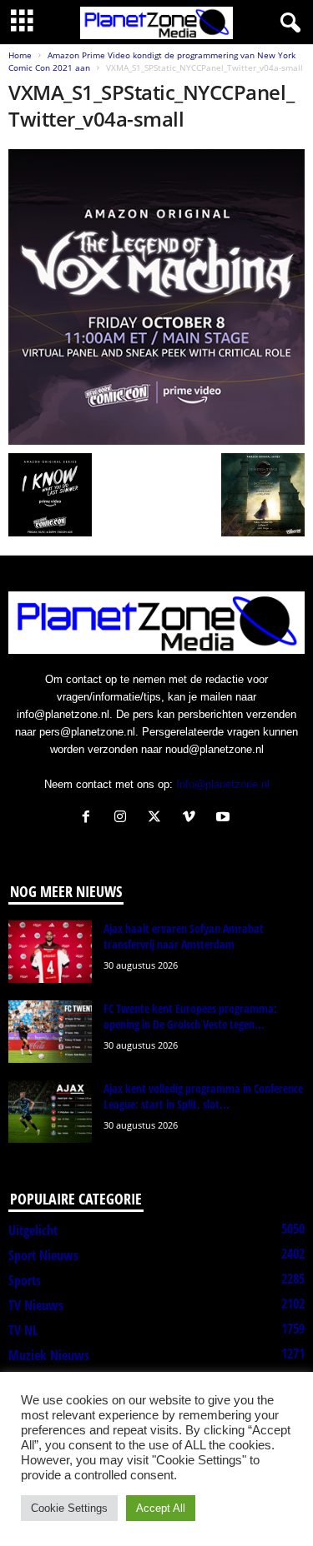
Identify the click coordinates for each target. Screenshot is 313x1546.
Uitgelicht (33, 1230)
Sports (24, 1280)
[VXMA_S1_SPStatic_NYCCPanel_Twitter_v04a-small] (156, 297)
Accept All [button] (160, 1508)
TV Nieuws (35, 1305)
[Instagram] (124, 818)
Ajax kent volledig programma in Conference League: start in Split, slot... (203, 1096)
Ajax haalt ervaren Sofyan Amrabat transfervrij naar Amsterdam (183, 936)
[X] (158, 818)
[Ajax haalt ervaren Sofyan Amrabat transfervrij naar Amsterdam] (50, 951)
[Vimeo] (192, 818)
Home (20, 55)
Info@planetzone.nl (223, 784)
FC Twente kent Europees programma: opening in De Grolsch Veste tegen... (190, 1016)
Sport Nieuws (43, 1255)
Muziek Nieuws (48, 1355)
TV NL (23, 1330)
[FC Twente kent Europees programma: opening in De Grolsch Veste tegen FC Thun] (50, 1031)
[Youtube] (225, 818)
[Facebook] (90, 818)
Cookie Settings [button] (69, 1508)
